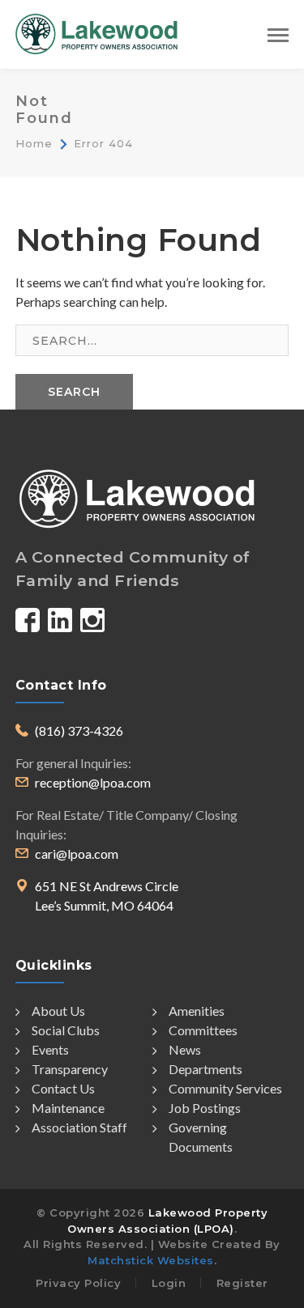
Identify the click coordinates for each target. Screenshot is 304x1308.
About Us (58, 1010)
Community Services (225, 1088)
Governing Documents (201, 1136)
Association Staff (79, 1127)
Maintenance (68, 1107)
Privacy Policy (78, 1282)
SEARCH (74, 391)
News (185, 1049)
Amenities (197, 1010)
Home (34, 143)
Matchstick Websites (151, 1260)
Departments (205, 1069)
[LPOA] (96, 32)
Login (169, 1282)
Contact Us (63, 1088)
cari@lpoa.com (76, 853)
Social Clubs (66, 1030)
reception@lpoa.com (93, 782)
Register (242, 1282)
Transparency (70, 1069)
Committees (203, 1030)
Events (50, 1049)
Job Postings (205, 1107)
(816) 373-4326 (79, 730)
